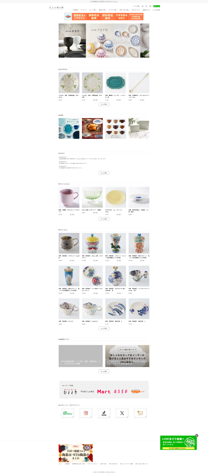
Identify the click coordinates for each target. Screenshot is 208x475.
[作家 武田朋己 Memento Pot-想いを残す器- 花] (115, 276)
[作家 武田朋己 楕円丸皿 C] (139, 308)
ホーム (60, 463)
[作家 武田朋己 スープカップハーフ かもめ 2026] (139, 276)
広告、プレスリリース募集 (126, 463)
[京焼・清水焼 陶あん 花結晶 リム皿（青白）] (139, 197)
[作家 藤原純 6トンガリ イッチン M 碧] (115, 82)
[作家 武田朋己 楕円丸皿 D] (115, 308)
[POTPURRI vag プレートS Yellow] (115, 197)
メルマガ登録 (136, 6)
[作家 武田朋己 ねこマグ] (69, 308)
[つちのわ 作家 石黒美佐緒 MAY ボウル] (69, 82)
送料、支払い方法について (141, 463)
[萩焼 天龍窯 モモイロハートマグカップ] (69, 197)
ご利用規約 (67, 463)
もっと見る (104, 104)
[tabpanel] (72, 40)
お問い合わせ (103, 463)
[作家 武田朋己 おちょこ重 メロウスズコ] (92, 243)
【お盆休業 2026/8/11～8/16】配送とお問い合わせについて (73, 163)
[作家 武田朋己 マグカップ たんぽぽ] (69, 243)
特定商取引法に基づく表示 (78, 463)
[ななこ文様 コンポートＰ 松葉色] (92, 197)
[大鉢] (92, 128)
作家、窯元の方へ (113, 463)
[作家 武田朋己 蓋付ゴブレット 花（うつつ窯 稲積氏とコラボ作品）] (139, 243)
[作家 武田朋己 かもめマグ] (92, 308)
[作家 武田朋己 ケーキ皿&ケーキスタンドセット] (92, 276)
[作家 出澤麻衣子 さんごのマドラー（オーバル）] (139, 82)
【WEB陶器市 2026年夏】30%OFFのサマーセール (104, 1)
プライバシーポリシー (92, 463)
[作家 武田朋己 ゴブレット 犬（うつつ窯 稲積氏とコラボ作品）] (115, 243)
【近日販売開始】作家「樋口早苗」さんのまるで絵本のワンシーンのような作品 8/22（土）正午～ (83, 158)
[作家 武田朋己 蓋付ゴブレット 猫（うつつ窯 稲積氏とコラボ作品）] (69, 276)
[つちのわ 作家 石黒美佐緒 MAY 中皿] (92, 82)
